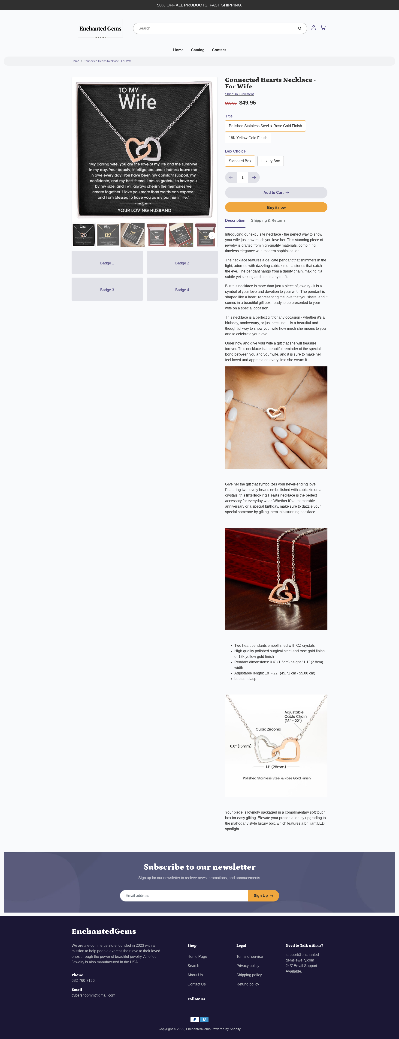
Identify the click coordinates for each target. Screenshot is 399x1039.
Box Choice (235, 151)
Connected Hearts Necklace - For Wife (108, 61)
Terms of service (249, 956)
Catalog (198, 50)
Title (229, 116)
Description (235, 220)
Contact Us (196, 984)
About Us (195, 975)
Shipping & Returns (268, 220)
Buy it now (276, 208)
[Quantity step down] (231, 177)
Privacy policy (247, 966)
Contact (219, 50)
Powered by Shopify (226, 1029)
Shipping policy (249, 975)
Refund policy (247, 984)
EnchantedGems (104, 931)
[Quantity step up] (254, 177)
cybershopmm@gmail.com (93, 995)
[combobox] (213, 28)
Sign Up (261, 896)
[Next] (212, 235)
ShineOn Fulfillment (239, 94)
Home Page (197, 956)
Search (193, 966)
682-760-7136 (83, 980)
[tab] (238, 222)
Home (178, 50)
